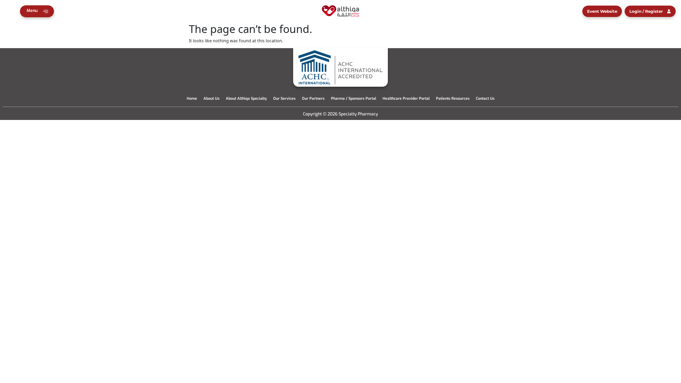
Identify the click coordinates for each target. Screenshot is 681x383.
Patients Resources (453, 98)
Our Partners (313, 98)
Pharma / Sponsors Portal (353, 98)
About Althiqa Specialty (246, 98)
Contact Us (485, 98)
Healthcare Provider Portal (406, 98)
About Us (211, 98)
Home (192, 98)
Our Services (284, 98)
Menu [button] (32, 10)
